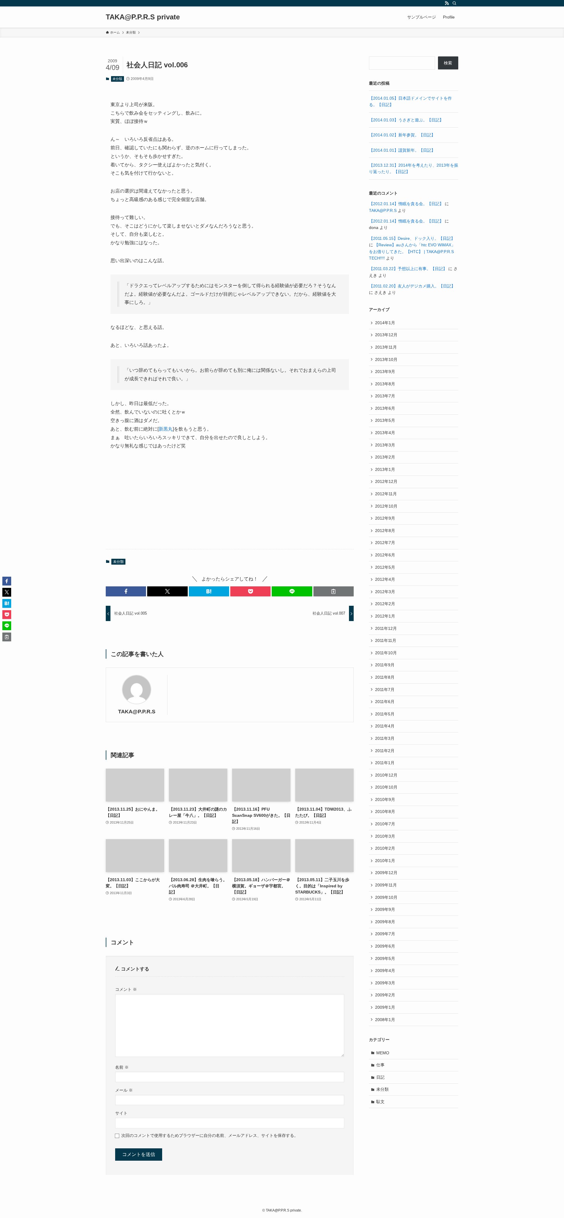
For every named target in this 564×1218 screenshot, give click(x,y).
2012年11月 (386, 493)
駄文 (380, 1101)
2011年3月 (385, 738)
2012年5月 (385, 567)
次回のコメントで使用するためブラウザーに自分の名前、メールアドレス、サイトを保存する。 (209, 1135)
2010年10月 (386, 787)
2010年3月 (385, 836)
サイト (121, 1113)
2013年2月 (385, 457)
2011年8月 (385, 677)
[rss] (447, 3)
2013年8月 (385, 384)
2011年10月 (386, 652)
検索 (448, 63)
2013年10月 (386, 359)
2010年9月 (385, 799)
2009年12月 (386, 872)
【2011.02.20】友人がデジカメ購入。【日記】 (412, 286)
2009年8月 (385, 921)
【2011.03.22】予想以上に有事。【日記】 (408, 268)
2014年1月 (385, 322)
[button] (126, 591)
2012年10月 (386, 506)
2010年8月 (385, 811)
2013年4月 (385, 432)
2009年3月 (385, 983)
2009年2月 (385, 995)
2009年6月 (385, 946)
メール (124, 1090)
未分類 (117, 79)
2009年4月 (385, 970)
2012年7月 (385, 542)
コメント (126, 989)
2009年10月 (386, 897)
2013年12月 (386, 334)
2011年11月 (385, 640)
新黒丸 (166, 428)
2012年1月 (385, 616)
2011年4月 (385, 726)
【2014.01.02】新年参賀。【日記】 (402, 135)
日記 (380, 1077)
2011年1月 (385, 762)
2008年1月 (385, 1019)
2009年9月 (385, 909)
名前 (122, 1067)
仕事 (380, 1065)
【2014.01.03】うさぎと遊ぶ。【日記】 (406, 120)
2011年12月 (386, 628)
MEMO (382, 1052)
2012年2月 (385, 603)
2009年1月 (385, 1007)
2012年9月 (385, 518)
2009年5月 (385, 958)
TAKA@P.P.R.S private (143, 17)
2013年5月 (385, 420)
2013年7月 (385, 396)
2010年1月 (385, 860)
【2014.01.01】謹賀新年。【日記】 (402, 150)
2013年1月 (385, 469)
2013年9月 (385, 371)
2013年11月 (386, 347)
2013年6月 (385, 408)
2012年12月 (386, 481)
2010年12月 (386, 775)
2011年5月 (385, 714)
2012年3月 (385, 591)
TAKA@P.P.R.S (136, 712)
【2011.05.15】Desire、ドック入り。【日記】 (412, 238)
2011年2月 (385, 750)
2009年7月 (385, 933)
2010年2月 (385, 848)
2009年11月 (386, 885)
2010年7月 (385, 824)
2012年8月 (385, 530)
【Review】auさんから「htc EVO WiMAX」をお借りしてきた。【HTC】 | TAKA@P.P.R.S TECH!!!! (412, 251)
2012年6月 (385, 555)
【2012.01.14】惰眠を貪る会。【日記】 (406, 203)
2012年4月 (385, 579)
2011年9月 (385, 664)
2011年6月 (385, 701)
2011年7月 (385, 689)
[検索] (454, 3)
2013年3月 (385, 445)
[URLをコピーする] (333, 591)
